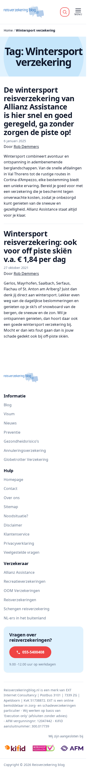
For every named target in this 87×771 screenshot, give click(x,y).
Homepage (13, 479)
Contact (10, 488)
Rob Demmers (26, 146)
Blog (8, 404)
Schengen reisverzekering (26, 608)
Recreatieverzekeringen (24, 581)
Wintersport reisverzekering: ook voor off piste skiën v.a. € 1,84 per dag (40, 246)
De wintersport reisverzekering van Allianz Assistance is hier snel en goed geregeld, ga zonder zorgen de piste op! (39, 111)
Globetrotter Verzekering (26, 459)
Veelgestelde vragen (21, 552)
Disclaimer (13, 525)
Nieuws (10, 423)
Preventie (12, 432)
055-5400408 (33, 652)
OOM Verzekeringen (22, 590)
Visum (9, 413)
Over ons (12, 497)
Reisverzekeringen (20, 599)
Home (8, 30)
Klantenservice (16, 534)
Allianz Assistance (19, 572)
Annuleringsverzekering (25, 450)
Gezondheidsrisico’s (21, 441)
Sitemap (11, 506)
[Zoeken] (64, 12)
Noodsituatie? (16, 515)
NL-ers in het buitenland (25, 618)
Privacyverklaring (19, 543)
